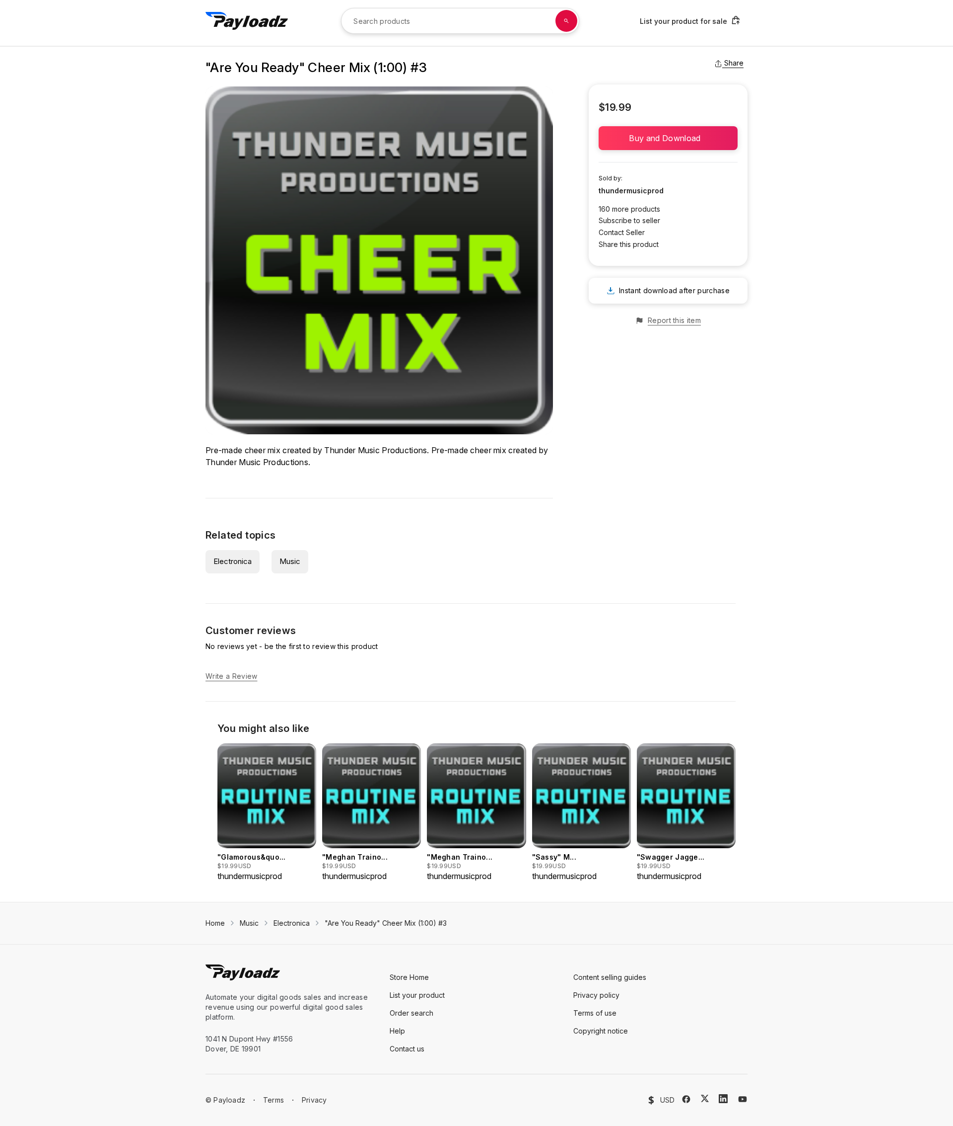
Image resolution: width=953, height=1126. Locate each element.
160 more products (629, 209)
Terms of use (594, 1013)
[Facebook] (686, 1099)
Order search (411, 1013)
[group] (266, 812)
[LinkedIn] (723, 1098)
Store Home (409, 977)
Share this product (629, 244)
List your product (417, 995)
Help (397, 1031)
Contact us (407, 1049)
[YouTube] (743, 1099)
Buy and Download (668, 138)
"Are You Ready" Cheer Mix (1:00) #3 (386, 923)
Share (734, 63)
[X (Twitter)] (705, 1098)
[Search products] (566, 21)
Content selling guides (609, 977)
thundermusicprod (631, 190)
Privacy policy (596, 995)
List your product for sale (683, 21)
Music (289, 561)
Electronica (232, 561)
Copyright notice (600, 1031)
